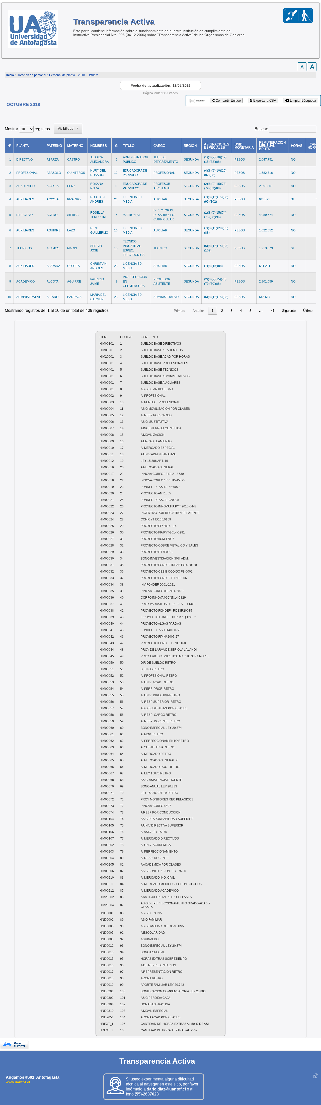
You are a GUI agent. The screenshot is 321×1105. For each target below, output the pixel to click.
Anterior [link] (198, 311)
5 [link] (250, 311)
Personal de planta (62, 75)
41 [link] (272, 311)
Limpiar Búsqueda (302, 100)
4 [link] (241, 311)
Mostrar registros (27, 129)
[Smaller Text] (302, 70)
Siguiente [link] (289, 311)
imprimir (200, 100)
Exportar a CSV (264, 100)
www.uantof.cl (18, 1082)
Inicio (10, 75)
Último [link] (307, 311)
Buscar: (261, 129)
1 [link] (212, 311)
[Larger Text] (312, 70)
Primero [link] (179, 311)
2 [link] (222, 311)
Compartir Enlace (228, 100)
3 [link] (231, 311)
